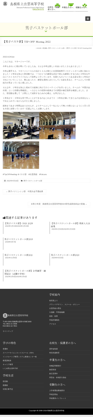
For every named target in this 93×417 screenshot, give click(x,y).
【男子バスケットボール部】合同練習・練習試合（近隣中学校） (25, 272)
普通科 (5, 349)
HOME (39, 48)
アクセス (52, 324)
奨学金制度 (53, 349)
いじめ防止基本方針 (10, 368)
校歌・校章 (53, 316)
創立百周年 (53, 373)
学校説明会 (53, 394)
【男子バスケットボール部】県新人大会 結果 (71, 225)
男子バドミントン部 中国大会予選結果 (24, 191)
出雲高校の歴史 (55, 308)
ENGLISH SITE (38, 9)
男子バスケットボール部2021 (18, 254)
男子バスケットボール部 (56, 48)
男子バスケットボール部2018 (18, 239)
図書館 (5, 385)
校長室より (53, 300)
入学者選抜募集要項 (57, 390)
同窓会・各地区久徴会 (57, 377)
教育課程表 (7, 360)
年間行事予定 (8, 389)
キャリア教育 (8, 364)
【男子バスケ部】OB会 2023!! (18, 223)
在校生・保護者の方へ (53, 8)
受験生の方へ (81, 7)
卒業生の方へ (68, 7)
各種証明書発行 (55, 366)
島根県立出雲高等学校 (27, 3)
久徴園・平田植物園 (57, 312)
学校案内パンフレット (57, 398)
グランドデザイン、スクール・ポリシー (64, 304)
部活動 (45, 48)
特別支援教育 (54, 353)
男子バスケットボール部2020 (65, 254)
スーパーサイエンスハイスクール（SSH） (19, 353)
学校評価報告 (54, 320)
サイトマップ (8, 331)
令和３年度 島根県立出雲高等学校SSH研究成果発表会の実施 (59, 204)
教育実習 (52, 370)
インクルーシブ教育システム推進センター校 (20, 357)
